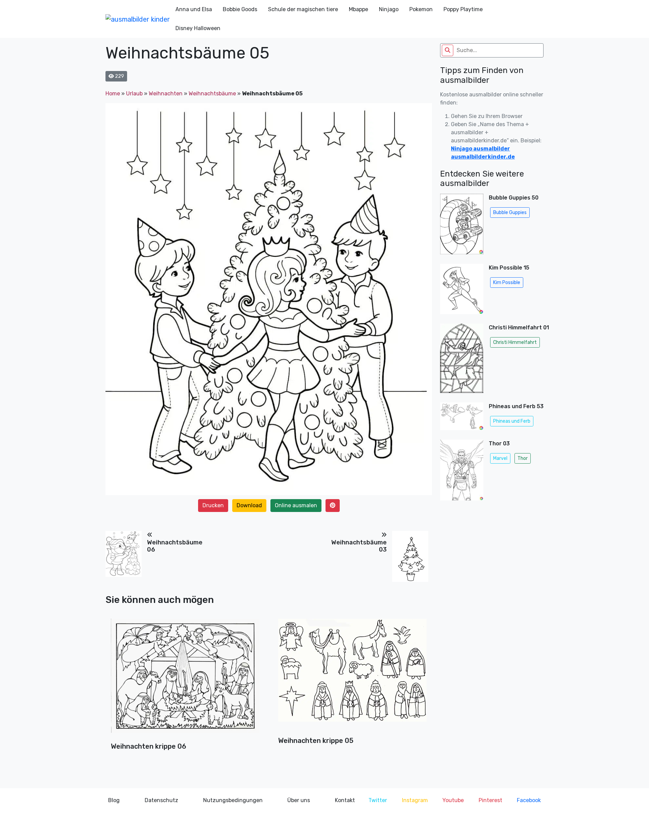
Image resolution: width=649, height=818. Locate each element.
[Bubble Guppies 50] (461, 226)
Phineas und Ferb (511, 421)
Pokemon (421, 9)
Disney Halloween (197, 28)
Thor (523, 458)
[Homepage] (137, 19)
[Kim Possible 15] (461, 291)
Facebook (529, 800)
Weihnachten (166, 93)
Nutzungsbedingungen (233, 800)
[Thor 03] (461, 472)
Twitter (377, 800)
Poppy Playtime (463, 9)
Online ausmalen (296, 505)
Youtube (453, 800)
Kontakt (345, 800)
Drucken (213, 505)
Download (249, 505)
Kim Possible (506, 282)
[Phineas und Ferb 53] (461, 418)
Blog (114, 800)
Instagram (415, 800)
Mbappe (358, 9)
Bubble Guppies (510, 212)
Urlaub (134, 93)
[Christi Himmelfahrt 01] (461, 360)
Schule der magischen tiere (303, 9)
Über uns (298, 800)
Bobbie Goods (240, 9)
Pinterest (490, 800)
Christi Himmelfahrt (515, 342)
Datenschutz (161, 800)
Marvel (500, 458)
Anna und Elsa (193, 9)
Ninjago (389, 9)
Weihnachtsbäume (212, 93)
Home (112, 93)
